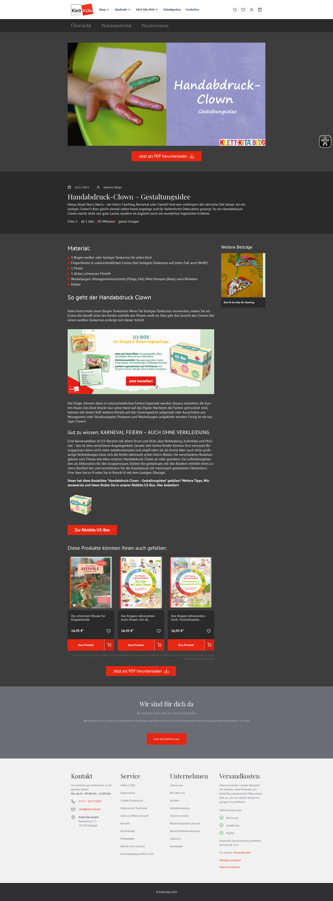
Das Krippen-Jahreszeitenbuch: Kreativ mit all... (138, 618)
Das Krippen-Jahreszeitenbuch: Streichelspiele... (188, 618)
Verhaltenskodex (180, 808)
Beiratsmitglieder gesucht (185, 823)
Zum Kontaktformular (166, 739)
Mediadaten (128, 838)
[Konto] (249, 9)
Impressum (176, 785)
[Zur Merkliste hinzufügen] (108, 630)
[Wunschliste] (241, 9)
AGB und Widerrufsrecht (135, 815)
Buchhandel (128, 831)
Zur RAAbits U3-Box (92, 530)
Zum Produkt (86, 645)
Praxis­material (116, 25)
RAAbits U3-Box (143, 485)
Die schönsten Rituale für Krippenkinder (88, 618)
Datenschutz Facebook (134, 808)
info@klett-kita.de (89, 809)
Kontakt (125, 823)
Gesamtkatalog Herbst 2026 (137, 854)
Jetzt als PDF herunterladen (163, 156)
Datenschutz (128, 793)
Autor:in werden (179, 815)
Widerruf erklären (229, 867)
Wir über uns (177, 793)
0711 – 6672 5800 (90, 801)
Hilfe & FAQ (128, 785)
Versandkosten (242, 852)
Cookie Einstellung (132, 800)
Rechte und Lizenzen (133, 846)
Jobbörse (175, 838)
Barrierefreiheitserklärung (185, 831)
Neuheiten (192, 9)
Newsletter (176, 846)
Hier (160, 485)
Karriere (174, 800)
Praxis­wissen (155, 25)
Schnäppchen (172, 9)
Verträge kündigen (230, 860)
